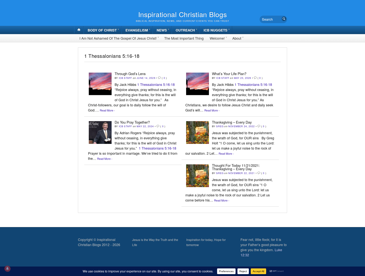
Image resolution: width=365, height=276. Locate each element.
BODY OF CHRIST (102, 30)
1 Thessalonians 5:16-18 (156, 84)
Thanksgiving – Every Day (232, 122)
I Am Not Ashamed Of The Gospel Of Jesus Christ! (118, 38)
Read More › (107, 110)
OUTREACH (185, 30)
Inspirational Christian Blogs (182, 14)
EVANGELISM (136, 30)
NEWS (162, 30)
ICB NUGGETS (215, 30)
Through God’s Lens (130, 73)
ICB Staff (125, 77)
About (236, 38)
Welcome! (217, 38)
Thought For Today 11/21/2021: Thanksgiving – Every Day (236, 167)
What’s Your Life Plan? (229, 73)
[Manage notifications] (7, 269)
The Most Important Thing (184, 38)
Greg (220, 126)
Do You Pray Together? (132, 122)
